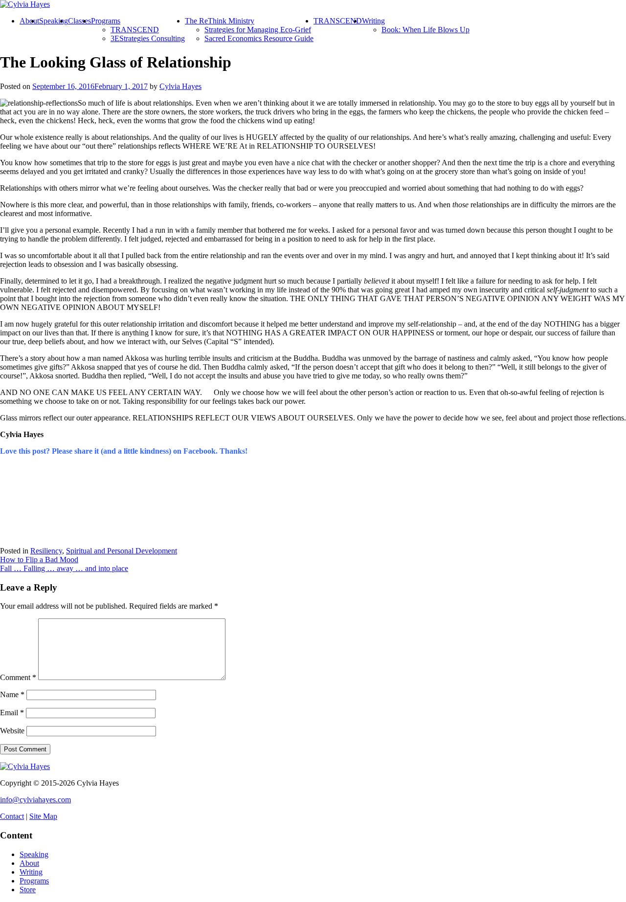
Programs (105, 21)
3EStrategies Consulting (148, 38)
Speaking (53, 21)
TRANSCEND (135, 29)
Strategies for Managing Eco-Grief (257, 29)
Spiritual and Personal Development (121, 551)
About (29, 21)
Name (12, 694)
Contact (12, 816)
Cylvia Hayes (180, 86)
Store (28, 889)
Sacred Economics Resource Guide (258, 38)
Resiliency (46, 551)
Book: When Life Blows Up (425, 29)
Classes (79, 21)
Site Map (43, 816)
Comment (18, 677)
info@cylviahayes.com (35, 799)
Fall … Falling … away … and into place (64, 568)
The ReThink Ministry (219, 21)
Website (12, 730)
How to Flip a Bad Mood (39, 559)
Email (12, 712)
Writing (373, 21)
